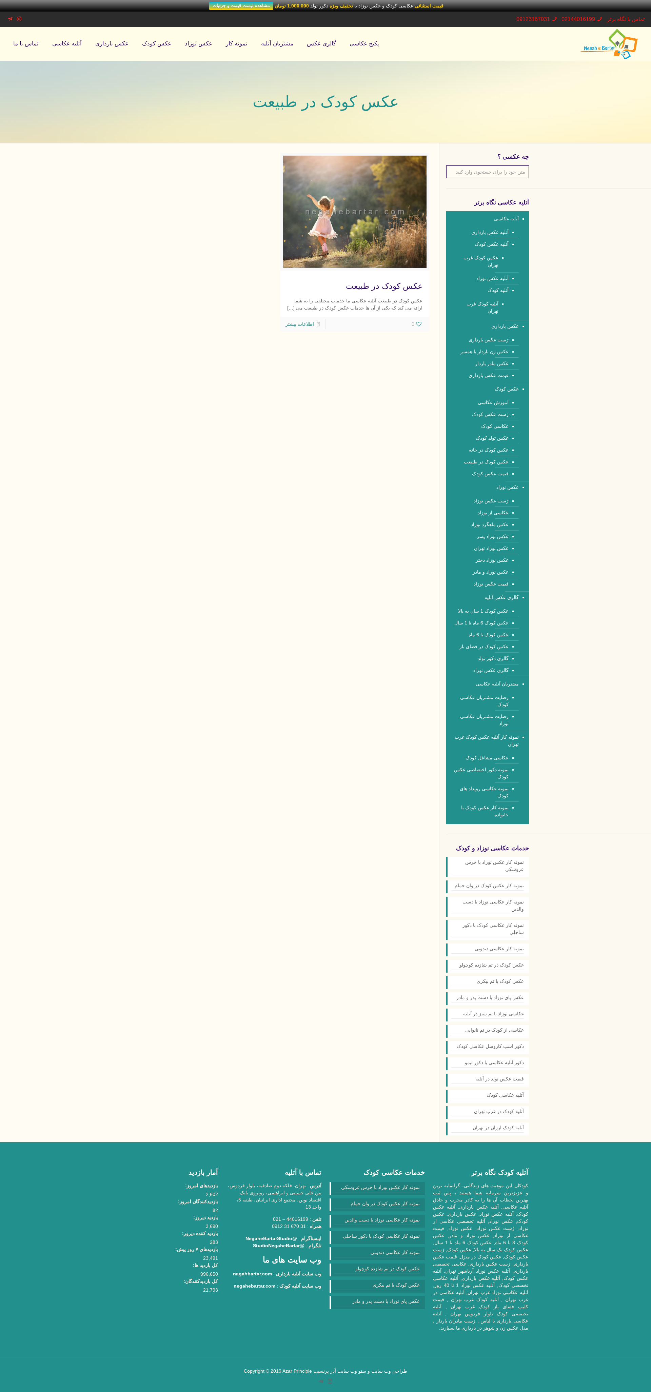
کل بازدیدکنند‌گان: (200, 1281)
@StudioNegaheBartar (278, 1245)
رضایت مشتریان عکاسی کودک (484, 701)
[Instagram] (19, 19)
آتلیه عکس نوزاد (492, 278)
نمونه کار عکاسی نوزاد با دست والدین (493, 905)
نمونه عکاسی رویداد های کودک (484, 792)
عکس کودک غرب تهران (480, 261)
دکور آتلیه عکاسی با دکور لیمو (494, 1062)
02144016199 (578, 19)
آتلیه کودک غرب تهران (482, 307)
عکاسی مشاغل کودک (487, 757)
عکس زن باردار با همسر (484, 351)
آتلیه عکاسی (506, 218)
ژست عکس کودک (490, 414)
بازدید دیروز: (205, 1217)
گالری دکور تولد (493, 658)
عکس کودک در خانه (489, 450)
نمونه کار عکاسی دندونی (499, 948)
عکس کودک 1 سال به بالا (483, 611)
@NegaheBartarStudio (271, 1238)
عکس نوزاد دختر (492, 560)
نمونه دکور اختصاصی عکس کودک (481, 773)
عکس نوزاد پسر (493, 536)
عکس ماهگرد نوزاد (490, 524)
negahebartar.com (254, 1286)
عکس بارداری (505, 326)
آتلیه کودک (498, 290)
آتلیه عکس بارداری (490, 232)
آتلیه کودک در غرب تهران (499, 1111)
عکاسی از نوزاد (493, 512)
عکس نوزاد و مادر (491, 572)
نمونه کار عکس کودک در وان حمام (489, 885)
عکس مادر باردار (492, 363)
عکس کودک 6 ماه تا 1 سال (481, 622)
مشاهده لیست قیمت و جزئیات (241, 5)
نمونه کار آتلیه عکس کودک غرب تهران (487, 740)
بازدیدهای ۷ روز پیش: (196, 1249)
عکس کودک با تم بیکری (500, 981)
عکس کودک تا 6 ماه (489, 634)
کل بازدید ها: (205, 1265)
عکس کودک (507, 389)
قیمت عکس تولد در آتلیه (499, 1078)
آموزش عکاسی (493, 402)
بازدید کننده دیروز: (200, 1233)
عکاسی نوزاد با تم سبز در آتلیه (493, 1013)
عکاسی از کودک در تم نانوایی (494, 1030)
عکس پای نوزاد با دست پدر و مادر (490, 997)
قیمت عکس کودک (490, 473)
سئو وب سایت (351, 1371)
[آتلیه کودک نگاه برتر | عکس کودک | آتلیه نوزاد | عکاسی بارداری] (608, 44)
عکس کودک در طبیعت (384, 286)
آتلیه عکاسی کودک (505, 1095)
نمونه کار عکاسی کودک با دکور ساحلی (493, 928)
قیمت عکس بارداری (489, 375)
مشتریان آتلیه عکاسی (497, 684)
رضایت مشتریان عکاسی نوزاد (484, 720)
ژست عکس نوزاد (491, 500)
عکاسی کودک (495, 426)
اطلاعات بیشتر (299, 324)
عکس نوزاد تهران (491, 548)
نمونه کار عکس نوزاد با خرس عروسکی (494, 865)
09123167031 (533, 19)
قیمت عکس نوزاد (491, 583)
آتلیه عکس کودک (492, 244)
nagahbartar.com (252, 1273)
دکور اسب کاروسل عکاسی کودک (490, 1046)
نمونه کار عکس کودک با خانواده (485, 811)
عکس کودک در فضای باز (484, 646)
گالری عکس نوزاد (491, 670)
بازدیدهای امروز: (201, 1185)
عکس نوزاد (507, 487)
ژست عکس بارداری (489, 339)
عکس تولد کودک (492, 438)
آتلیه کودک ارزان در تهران (498, 1127)
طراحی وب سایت (389, 1371)
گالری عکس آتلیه (502, 597)
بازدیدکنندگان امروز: (198, 1201)
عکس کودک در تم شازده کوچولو (491, 965)
